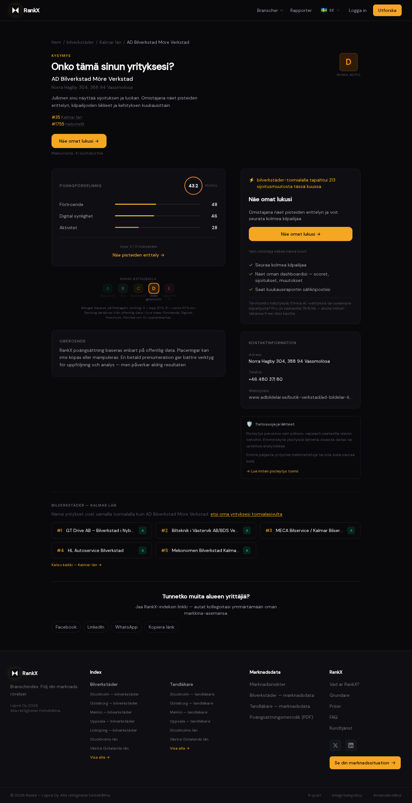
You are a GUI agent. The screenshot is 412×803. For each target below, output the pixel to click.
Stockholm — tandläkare (192, 694)
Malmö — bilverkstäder (111, 712)
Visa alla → (100, 757)
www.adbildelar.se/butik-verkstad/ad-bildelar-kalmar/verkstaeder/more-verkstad (300, 397)
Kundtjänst (341, 728)
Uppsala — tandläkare (190, 721)
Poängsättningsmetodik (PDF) (281, 717)
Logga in (358, 10)
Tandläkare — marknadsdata (280, 706)
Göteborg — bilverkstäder (114, 703)
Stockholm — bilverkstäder (114, 694)
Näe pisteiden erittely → (138, 255)
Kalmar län (110, 42)
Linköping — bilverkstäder (113, 730)
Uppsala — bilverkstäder (112, 721)
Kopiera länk (161, 627)
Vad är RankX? (345, 684)
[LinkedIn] (351, 745)
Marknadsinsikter (268, 684)
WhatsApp (126, 627)
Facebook (66, 627)
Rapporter (301, 10)
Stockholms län (104, 739)
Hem (56, 42)
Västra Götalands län (109, 748)
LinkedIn (96, 627)
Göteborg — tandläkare (191, 703)
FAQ (334, 717)
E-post (314, 795)
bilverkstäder (80, 42)
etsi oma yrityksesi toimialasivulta (246, 514)
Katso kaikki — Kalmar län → (77, 564)
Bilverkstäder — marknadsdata (282, 695)
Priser (335, 706)
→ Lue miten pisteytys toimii (272, 471)
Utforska (387, 10)
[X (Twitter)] (335, 745)
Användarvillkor (387, 795)
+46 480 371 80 (266, 379)
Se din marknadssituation (362, 763)
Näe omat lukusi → (79, 141)
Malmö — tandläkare (188, 712)
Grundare (340, 695)
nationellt (74, 124)
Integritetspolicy (347, 795)
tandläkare (181, 684)
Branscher (267, 10)
